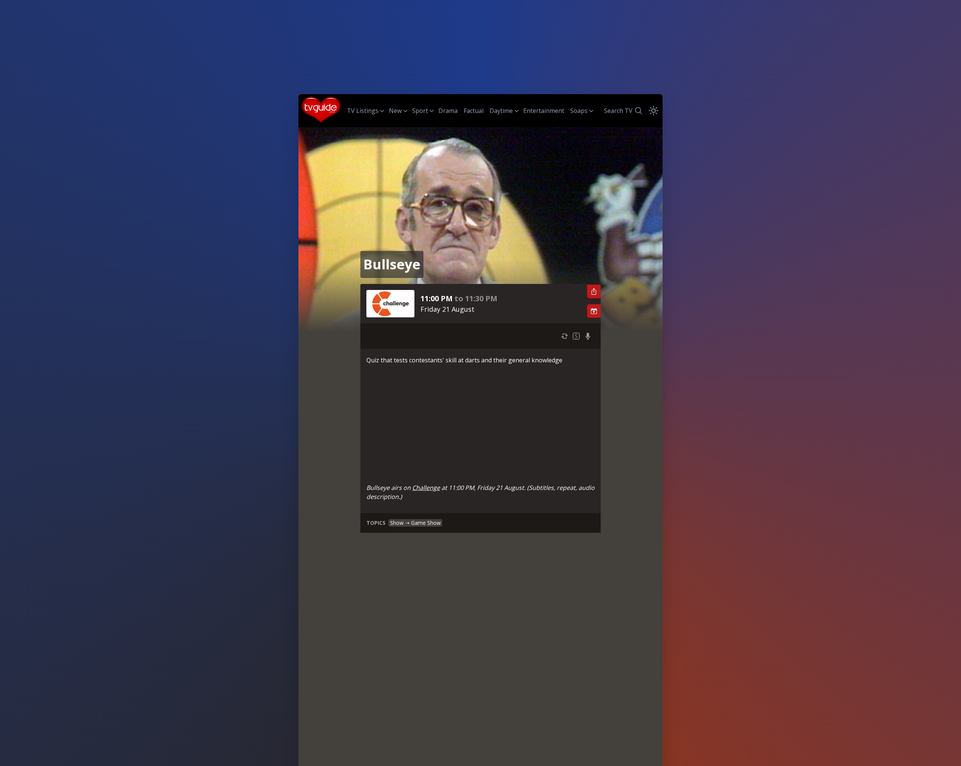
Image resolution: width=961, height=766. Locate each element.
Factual (474, 111)
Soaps (578, 111)
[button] (593, 291)
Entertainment (543, 111)
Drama (448, 111)
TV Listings (362, 111)
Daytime (501, 111)
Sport (420, 111)
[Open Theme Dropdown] (654, 111)
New (395, 111)
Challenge (426, 488)
